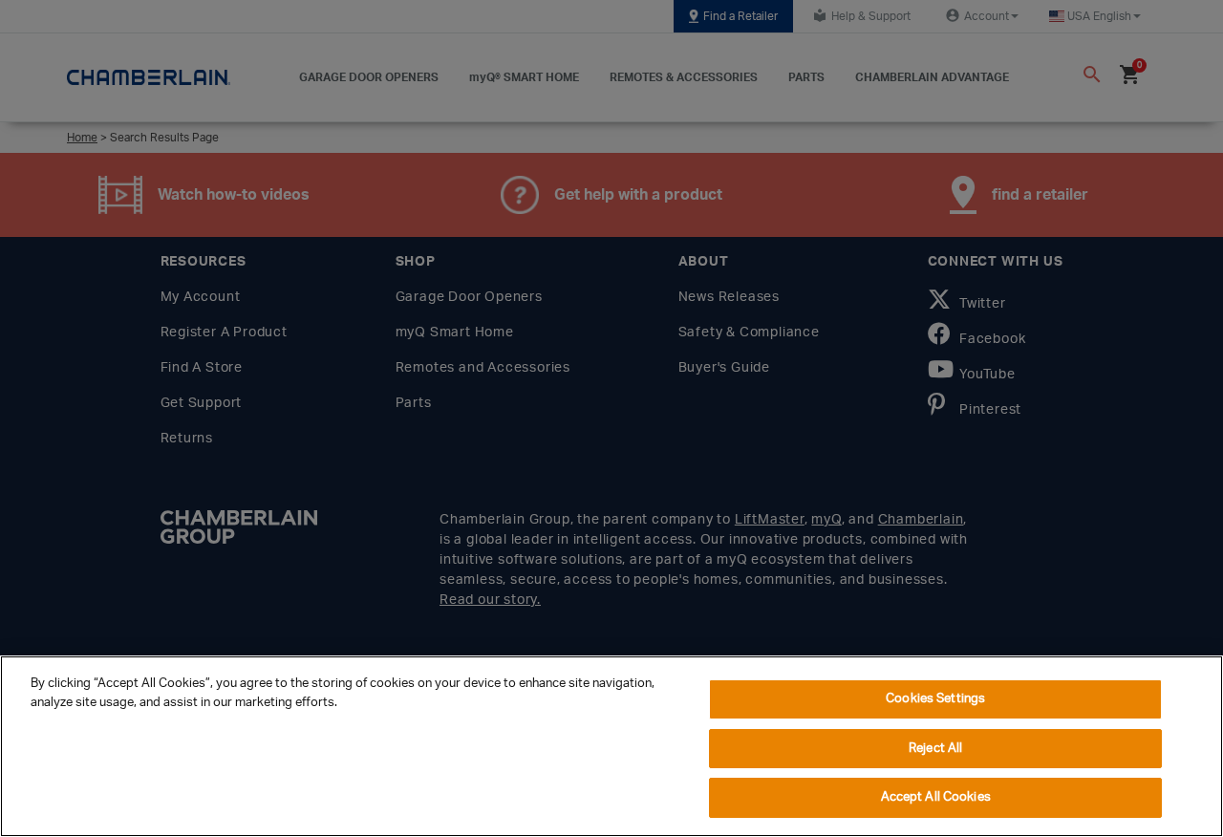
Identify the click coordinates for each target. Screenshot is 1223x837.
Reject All (935, 748)
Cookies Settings (935, 699)
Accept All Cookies (936, 797)
